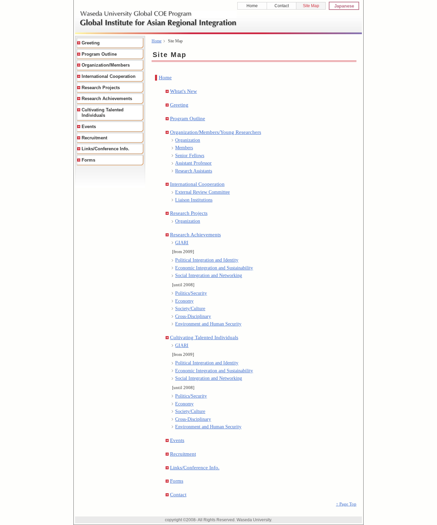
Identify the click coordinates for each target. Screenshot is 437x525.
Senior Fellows (189, 155)
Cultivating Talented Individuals (204, 337)
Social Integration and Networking (208, 275)
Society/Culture (190, 308)
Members (184, 147)
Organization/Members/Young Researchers (215, 132)
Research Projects (189, 213)
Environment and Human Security (208, 324)
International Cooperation (197, 184)
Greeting (179, 105)
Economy (184, 301)
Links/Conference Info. (195, 467)
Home (252, 6)
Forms (176, 481)
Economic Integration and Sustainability (214, 268)
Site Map (311, 6)
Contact (281, 6)
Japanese (344, 6)
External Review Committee (202, 192)
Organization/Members (106, 65)
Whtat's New (183, 91)
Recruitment (183, 454)
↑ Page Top (346, 504)
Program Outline (187, 118)
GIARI (181, 242)
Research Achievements (195, 234)
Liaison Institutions (193, 200)
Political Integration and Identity (206, 260)
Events (177, 440)
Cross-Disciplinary (193, 316)
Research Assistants (193, 171)
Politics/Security (191, 293)
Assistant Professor (193, 163)
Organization (187, 140)
